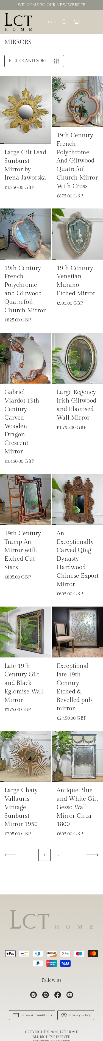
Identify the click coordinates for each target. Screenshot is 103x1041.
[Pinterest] (46, 995)
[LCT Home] (18, 22)
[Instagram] (33, 995)
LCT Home (69, 1032)
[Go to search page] (65, 22)
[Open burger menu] (88, 22)
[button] (65, 22)
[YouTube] (70, 995)
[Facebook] (58, 995)
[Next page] (93, 855)
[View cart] (77, 22)
